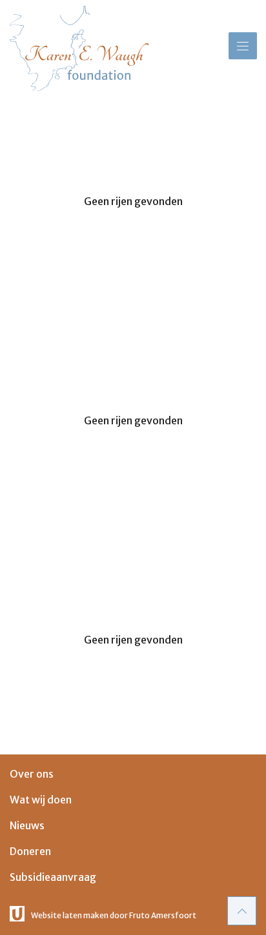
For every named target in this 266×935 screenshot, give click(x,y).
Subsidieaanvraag (53, 877)
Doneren (30, 851)
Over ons (32, 773)
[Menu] (243, 45)
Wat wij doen (41, 799)
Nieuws (27, 825)
